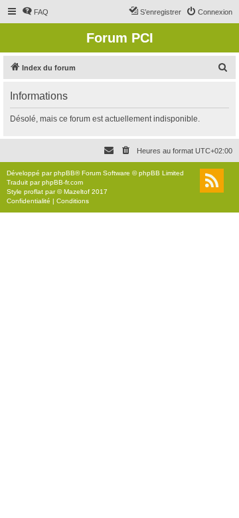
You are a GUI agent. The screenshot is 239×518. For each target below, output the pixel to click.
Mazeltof (77, 191)
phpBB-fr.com (62, 182)
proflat (33, 191)
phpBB (64, 173)
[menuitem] (35, 12)
